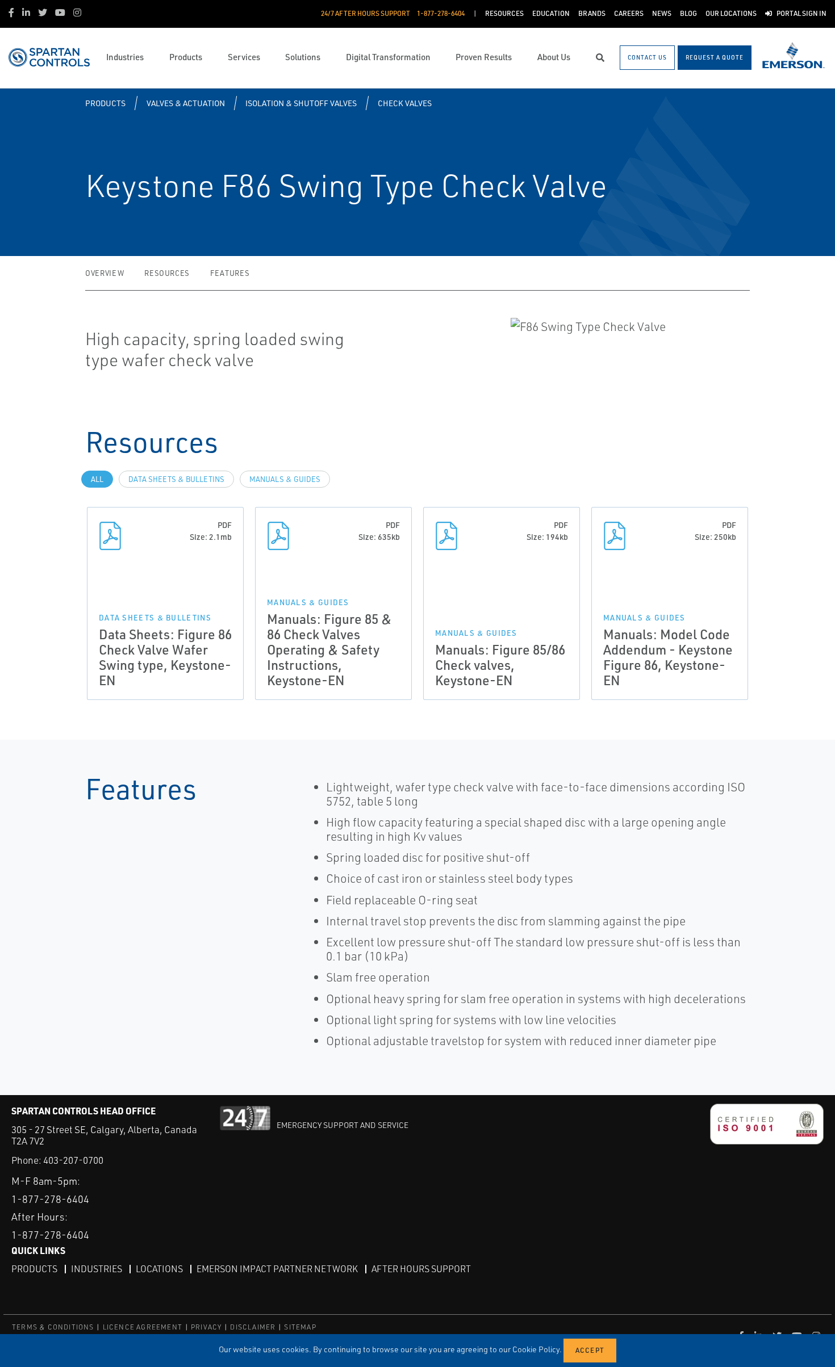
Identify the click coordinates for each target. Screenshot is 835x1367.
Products (105, 103)
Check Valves (405, 103)
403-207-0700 (73, 1160)
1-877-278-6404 (50, 1199)
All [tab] (97, 479)
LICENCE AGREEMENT (142, 1327)
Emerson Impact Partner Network (277, 1268)
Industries (96, 1268)
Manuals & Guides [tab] (284, 479)
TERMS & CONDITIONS (53, 1327)
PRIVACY (206, 1327)
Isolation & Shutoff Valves (301, 103)
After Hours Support (421, 1268)
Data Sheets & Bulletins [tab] (176, 479)
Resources (167, 273)
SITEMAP (300, 1327)
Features (229, 273)
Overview (104, 273)
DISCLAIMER (252, 1327)
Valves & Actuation (186, 103)
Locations (159, 1268)
